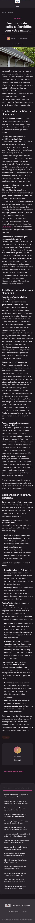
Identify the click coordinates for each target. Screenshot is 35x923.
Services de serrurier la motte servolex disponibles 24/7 (14, 809)
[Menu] (17, 5)
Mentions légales (13, 912)
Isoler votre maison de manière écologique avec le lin (15, 868)
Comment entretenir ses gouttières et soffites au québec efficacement (17, 835)
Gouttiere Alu (6, 227)
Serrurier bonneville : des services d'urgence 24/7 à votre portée (16, 796)
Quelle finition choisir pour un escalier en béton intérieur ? (14, 854)
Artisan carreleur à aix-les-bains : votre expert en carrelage (15, 848)
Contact (24, 912)
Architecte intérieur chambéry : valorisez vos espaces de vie (15, 874)
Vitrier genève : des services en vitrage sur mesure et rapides (15, 887)
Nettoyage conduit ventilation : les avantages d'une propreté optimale (16, 802)
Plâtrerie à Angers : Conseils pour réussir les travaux (15, 861)
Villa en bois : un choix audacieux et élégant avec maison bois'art (16, 841)
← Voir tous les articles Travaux (13, 771)
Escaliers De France (21, 905)
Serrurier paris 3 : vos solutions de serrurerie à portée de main (16, 822)
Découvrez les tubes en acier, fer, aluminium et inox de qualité (15, 815)
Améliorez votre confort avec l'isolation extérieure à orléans (14, 881)
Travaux (10, 12)
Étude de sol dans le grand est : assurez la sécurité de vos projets (15, 828)
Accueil (4, 12)
